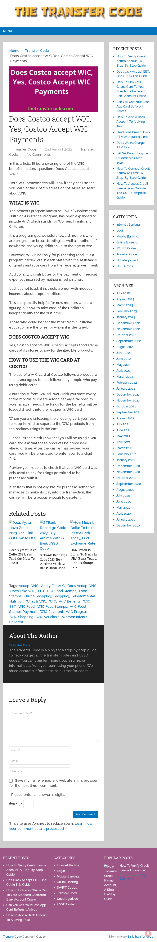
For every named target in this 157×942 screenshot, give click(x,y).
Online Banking (126, 242)
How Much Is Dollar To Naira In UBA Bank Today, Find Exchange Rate (83, 558)
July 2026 (123, 293)
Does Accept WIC (81, 586)
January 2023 (125, 317)
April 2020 (123, 513)
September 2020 (128, 484)
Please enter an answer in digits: (38, 795)
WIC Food (26, 606)
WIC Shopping (22, 617)
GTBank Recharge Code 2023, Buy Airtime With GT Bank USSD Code (53, 561)
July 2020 (123, 495)
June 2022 (123, 359)
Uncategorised (127, 260)
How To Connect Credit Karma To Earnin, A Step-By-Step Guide (133, 173)
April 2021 (123, 442)
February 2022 (126, 382)
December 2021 (128, 394)
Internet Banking (128, 224)
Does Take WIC (22, 591)
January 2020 (125, 519)
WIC (52, 601)
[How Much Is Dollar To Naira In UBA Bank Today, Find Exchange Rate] (84, 533)
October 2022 (126, 335)
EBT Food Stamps (61, 591)
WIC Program (77, 612)
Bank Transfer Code (140, 936)
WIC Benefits (69, 601)
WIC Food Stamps (52, 606)
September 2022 (128, 341)
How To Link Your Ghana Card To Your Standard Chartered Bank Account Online (27, 894)
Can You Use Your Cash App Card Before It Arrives (133, 106)
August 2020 (125, 490)
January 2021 (125, 460)
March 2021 (124, 448)
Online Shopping (37, 596)
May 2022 (123, 365)
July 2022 (123, 353)
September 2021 (128, 412)
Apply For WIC (53, 586)
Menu (7, 31)
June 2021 (123, 430)
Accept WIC (28, 586)
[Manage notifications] (148, 933)
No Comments (39, 154)
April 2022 (123, 370)
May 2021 (123, 436)
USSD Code (124, 266)
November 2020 (128, 472)
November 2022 (128, 329)
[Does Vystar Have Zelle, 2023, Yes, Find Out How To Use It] (23, 533)
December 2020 (128, 466)
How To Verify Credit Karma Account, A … (134, 868)
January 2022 (125, 388)
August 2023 (125, 299)
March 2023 (124, 305)
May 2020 (123, 507)
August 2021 (125, 418)
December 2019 (128, 525)
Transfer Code (25, 149)
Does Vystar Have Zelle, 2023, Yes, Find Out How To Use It (22, 556)
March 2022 (124, 376)
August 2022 (125, 347)
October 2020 (126, 478)
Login (120, 230)
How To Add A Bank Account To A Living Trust (130, 121)
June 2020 (123, 501)
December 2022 (128, 323)
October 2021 (126, 406)
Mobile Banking (127, 236)
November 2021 (128, 400)
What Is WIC (36, 601)
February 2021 (126, 454)
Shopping (61, 596)
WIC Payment (51, 612)
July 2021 (123, 424)
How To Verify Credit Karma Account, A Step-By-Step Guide (131, 61)
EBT (41, 591)
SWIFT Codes (126, 248)
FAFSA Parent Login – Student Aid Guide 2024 (132, 157)
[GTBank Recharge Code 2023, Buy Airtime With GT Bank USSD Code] (53, 535)
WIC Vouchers (47, 617)
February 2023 (126, 311)
